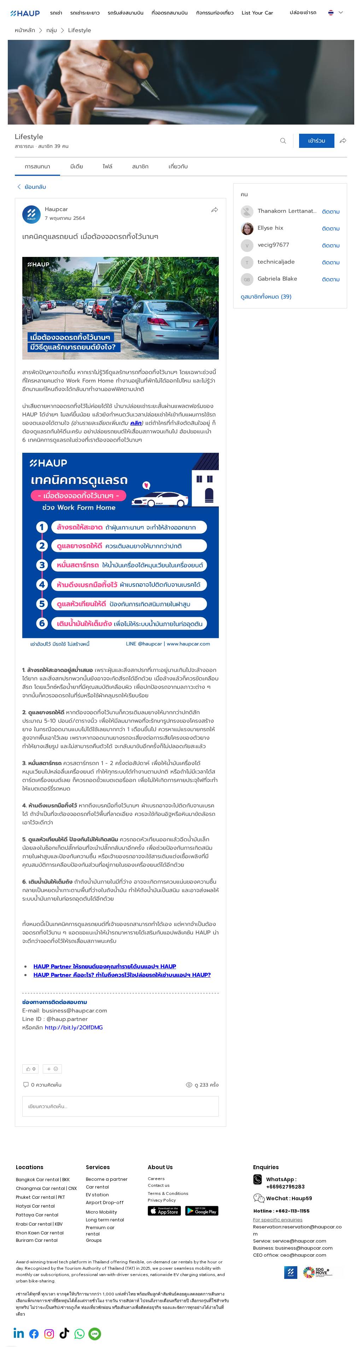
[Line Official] (94, 1334)
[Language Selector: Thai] (335, 12)
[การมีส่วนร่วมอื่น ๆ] (52, 1069)
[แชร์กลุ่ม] (343, 140)
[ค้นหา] (283, 141)
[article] (120, 662)
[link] (37, 166)
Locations (29, 1167)
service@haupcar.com (299, 1241)
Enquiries (266, 1167)
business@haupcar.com (304, 1248)
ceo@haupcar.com (303, 1255)
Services (98, 1167)
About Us (160, 1167)
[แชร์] (214, 209)
